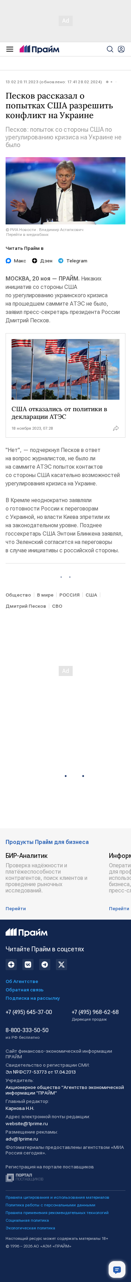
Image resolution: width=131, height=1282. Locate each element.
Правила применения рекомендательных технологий (57, 1212)
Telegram (76, 260)
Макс (20, 260)
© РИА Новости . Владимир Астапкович (44, 229)
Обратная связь (25, 989)
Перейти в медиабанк (27, 234)
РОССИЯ (69, 595)
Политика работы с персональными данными (50, 1205)
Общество (18, 595)
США (91, 595)
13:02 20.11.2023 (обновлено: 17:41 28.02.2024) (54, 81)
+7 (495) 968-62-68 (95, 1015)
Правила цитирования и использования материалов (57, 1197)
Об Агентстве (22, 981)
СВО (57, 606)
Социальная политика (27, 1220)
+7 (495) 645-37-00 (29, 1012)
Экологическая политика (30, 1228)
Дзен (46, 260)
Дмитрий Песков (26, 606)
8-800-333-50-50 (27, 1033)
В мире (45, 595)
